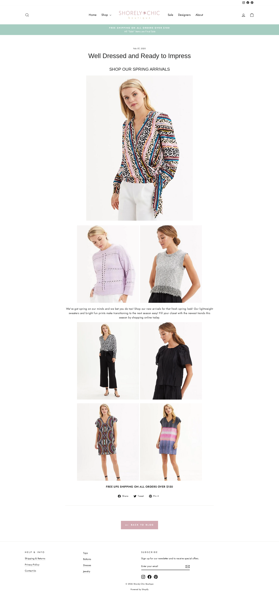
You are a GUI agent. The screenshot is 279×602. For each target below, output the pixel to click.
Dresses (87, 565)
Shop (105, 15)
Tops (85, 553)
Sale (170, 15)
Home (93, 15)
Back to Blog (142, 524)
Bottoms (87, 559)
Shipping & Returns (35, 558)
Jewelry (86, 571)
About (199, 15)
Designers (184, 15)
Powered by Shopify (140, 589)
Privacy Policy (32, 564)
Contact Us (30, 570)
